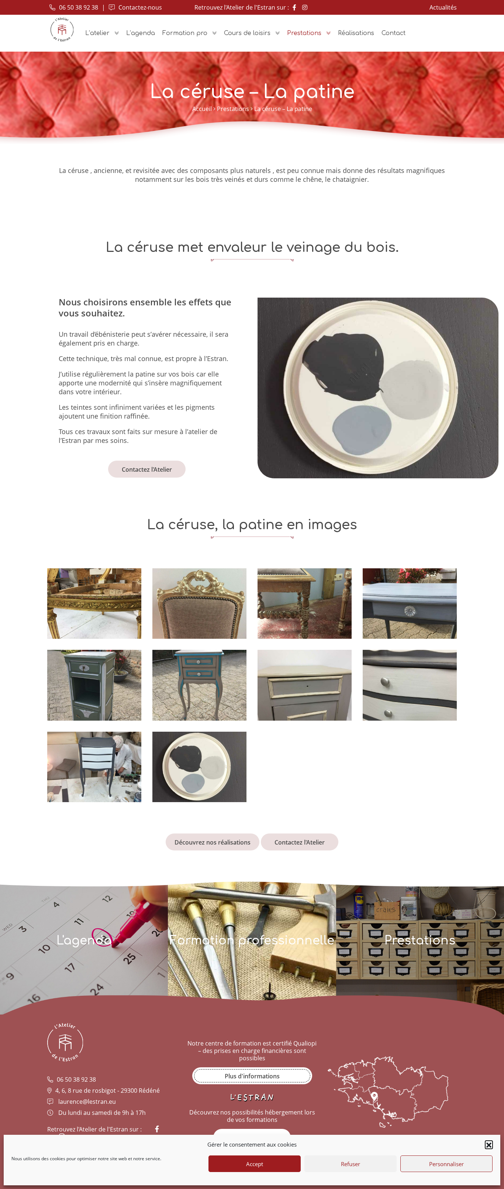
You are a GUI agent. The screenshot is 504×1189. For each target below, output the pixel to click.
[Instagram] (305, 7)
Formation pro (184, 33)
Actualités (443, 7)
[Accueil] (62, 29)
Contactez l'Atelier (147, 469)
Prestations (304, 33)
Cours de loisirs (247, 33)
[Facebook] (294, 7)
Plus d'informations (252, 1076)
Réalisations (356, 33)
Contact (393, 33)
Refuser (350, 1164)
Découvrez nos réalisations (213, 842)
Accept (254, 1164)
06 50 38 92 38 (78, 7)
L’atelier (97, 33)
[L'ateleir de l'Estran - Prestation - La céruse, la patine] (94, 572)
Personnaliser (446, 1164)
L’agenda (140, 33)
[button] (489, 1144)
